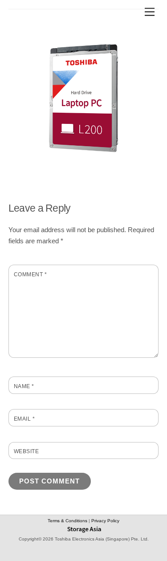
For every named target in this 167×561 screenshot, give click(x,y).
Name (24, 386)
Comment (30, 274)
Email (24, 419)
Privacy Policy (105, 520)
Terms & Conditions (68, 520)
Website (26, 451)
